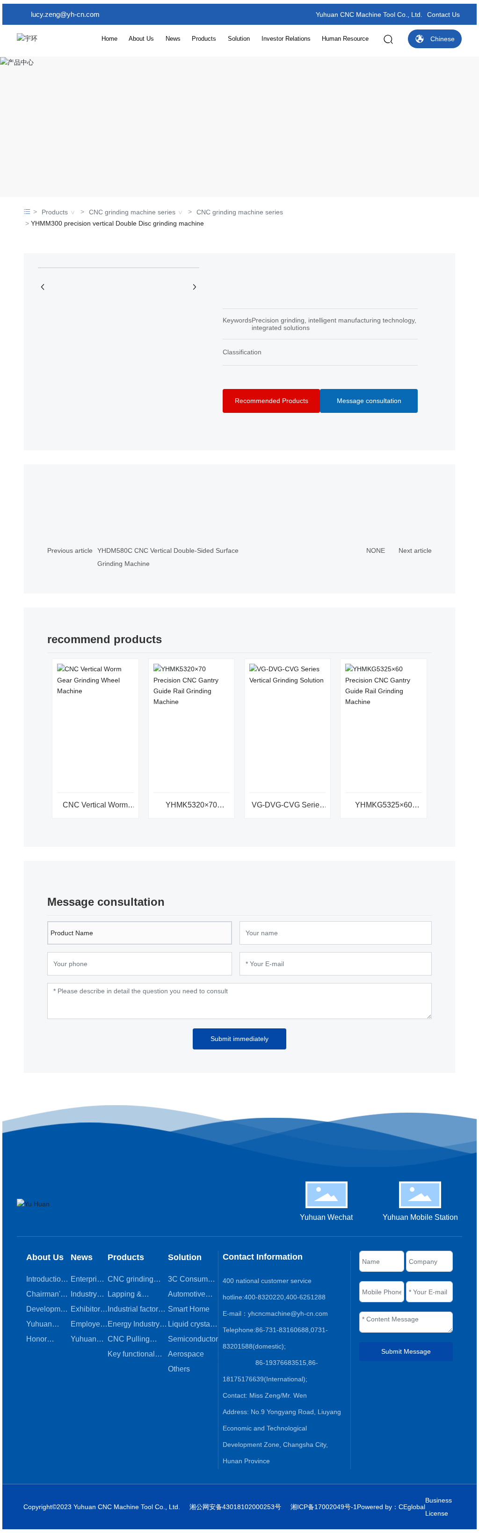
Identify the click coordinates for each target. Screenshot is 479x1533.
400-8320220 (264, 1297)
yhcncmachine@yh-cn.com (288, 1313)
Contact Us (443, 14)
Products (55, 212)
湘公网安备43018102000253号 (235, 1507)
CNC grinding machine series (132, 212)
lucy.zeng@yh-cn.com (65, 14)
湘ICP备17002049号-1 (323, 1507)
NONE (375, 550)
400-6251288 (306, 1297)
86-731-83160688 (282, 1330)
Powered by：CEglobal (391, 1507)
